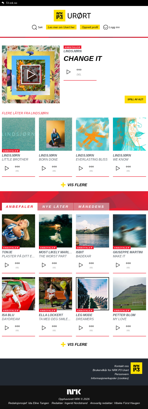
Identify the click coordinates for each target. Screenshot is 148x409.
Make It (119, 256)
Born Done (48, 159)
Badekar (83, 256)
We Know (120, 159)
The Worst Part (53, 256)
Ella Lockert (51, 315)
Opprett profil (90, 27)
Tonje (7, 252)
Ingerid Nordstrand (76, 403)
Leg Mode (84, 315)
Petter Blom (124, 315)
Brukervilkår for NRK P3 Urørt (111, 370)
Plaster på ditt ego (19, 256)
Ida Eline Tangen (38, 403)
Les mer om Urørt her (61, 27)
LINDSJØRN (73, 51)
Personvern (122, 374)
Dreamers (85, 319)
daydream (11, 319)
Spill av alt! (135, 99)
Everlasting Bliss (92, 159)
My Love (120, 319)
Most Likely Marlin (55, 252)
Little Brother (15, 159)
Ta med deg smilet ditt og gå (63, 319)
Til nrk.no (11, 2)
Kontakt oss (121, 366)
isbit (80, 252)
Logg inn (114, 27)
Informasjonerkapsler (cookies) (110, 378)
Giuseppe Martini (128, 252)
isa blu (8, 315)
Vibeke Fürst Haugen (127, 403)
